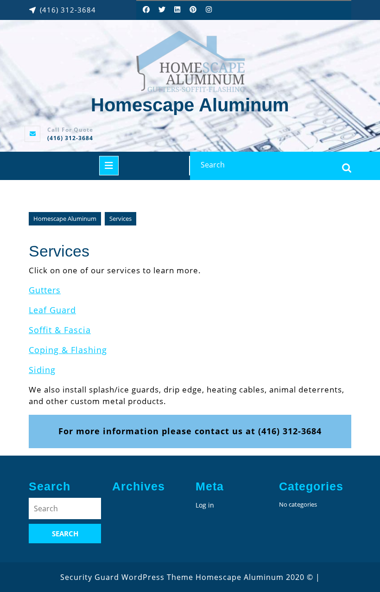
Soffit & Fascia (60, 329)
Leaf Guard (52, 309)
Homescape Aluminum (190, 105)
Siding (42, 369)
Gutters (45, 290)
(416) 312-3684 (70, 138)
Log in (205, 505)
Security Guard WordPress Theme (126, 577)
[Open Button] (109, 165)
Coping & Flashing (68, 349)
